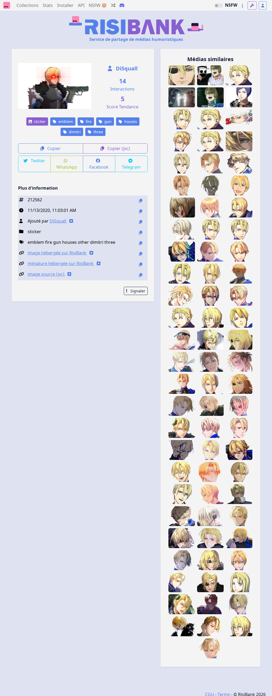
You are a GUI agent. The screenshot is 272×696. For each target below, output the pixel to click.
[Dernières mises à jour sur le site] (242, 5)
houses (130, 121)
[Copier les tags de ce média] (140, 243)
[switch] (218, 5)
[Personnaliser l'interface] (252, 5)
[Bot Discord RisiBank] (121, 5)
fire (88, 121)
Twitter (37, 161)
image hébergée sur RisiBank (57, 253)
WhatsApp (66, 167)
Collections (27, 5)
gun (107, 121)
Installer (65, 5)
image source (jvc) (46, 274)
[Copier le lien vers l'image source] (140, 275)
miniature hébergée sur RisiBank (61, 263)
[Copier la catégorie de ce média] (140, 232)
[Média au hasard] (113, 5)
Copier (53, 148)
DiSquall (126, 68)
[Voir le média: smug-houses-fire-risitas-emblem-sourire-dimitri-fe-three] (181, 75)
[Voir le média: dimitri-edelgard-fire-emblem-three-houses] (181, 97)
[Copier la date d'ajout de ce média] (140, 211)
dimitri (74, 131)
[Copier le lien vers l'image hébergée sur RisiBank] (140, 254)
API (81, 5)
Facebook (99, 167)
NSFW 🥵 (98, 5)
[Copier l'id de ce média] (140, 201)
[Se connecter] (263, 5)
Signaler (137, 290)
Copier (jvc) (118, 148)
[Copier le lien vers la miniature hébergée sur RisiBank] (140, 264)
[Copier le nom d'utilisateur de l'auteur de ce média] (140, 222)
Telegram (131, 167)
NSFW (231, 5)
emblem (65, 121)
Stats (48, 5)
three (97, 131)
